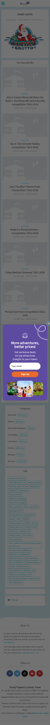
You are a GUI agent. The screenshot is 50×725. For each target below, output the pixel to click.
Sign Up (25, 374)
